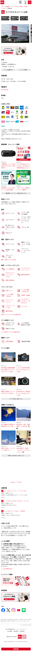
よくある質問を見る (6, 568)
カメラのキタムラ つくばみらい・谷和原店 (14, 511)
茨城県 (25, 6)
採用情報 (16, 631)
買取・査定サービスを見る (8, 259)
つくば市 (3, 8)
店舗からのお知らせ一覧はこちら (16, 455)
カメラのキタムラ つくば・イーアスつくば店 (15, 490)
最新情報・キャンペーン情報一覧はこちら (16, 193)
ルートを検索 (23, 69)
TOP (2, 6)
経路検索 (16, 649)
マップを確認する (8, 69)
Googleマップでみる (16, 482)
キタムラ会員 (25, 1)
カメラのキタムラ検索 (16, 6)
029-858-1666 (4, 89)
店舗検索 (20, 1)
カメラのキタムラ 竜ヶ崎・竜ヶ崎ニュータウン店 (16, 501)
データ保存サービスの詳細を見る (10, 332)
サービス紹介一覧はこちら (16, 398)
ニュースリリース (21, 629)
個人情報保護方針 (10, 629)
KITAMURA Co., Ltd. (13, 641)
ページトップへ (27, 624)
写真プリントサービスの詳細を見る (11, 314)
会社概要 (10, 631)
